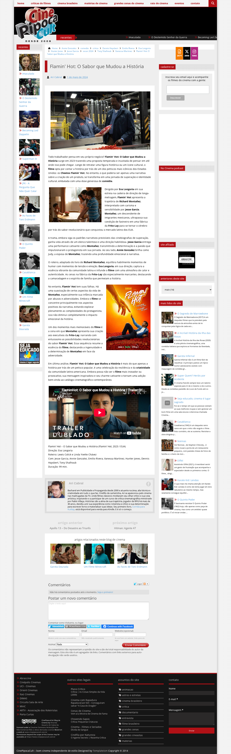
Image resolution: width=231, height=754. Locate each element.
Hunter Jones (57, 51)
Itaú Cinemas (27, 694)
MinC (23, 706)
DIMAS (23, 698)
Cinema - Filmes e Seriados (86, 726)
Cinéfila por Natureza (83, 734)
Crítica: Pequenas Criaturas (84, 721)
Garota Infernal (186, 356)
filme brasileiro (130, 723)
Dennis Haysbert (110, 48)
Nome (51, 630)
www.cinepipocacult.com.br (36, 732)
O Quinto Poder (26, 245)
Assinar (52, 644)
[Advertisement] (152, 30)
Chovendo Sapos (80, 719)
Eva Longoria (144, 48)
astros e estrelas (131, 695)
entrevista (127, 718)
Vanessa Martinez (123, 51)
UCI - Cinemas (28, 686)
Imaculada (116, 37)
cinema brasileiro (132, 700)
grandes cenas (130, 729)
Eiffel (180, 460)
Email (84, 630)
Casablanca (28, 272)
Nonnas (181, 441)
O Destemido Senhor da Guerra (151, 37)
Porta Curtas (27, 714)
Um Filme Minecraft (26, 298)
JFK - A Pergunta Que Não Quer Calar (28, 187)
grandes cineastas (132, 735)
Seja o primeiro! (105, 592)
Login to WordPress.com (75, 626)
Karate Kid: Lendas (188, 480)
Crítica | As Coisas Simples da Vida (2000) (88, 693)
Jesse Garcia (73, 51)
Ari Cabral (76, 483)
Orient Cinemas (29, 690)
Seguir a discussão (146, 583)
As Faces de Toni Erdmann (27, 217)
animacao (127, 689)
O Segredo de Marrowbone (192, 313)
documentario (130, 712)
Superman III (29, 158)
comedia (84, 48)
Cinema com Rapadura (84, 700)
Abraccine (25, 678)
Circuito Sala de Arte (31, 702)
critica (95, 48)
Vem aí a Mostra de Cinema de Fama (89, 713)
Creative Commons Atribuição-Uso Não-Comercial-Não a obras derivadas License (37, 728)
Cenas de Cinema (81, 710)
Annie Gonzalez (69, 48)
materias (127, 741)
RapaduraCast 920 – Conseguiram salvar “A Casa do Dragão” (88, 704)
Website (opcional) (124, 630)
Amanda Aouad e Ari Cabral (49, 723)
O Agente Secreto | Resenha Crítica (88, 737)
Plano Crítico (78, 689)
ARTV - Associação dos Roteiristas (38, 710)
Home (55, 48)
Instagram (148, 484)
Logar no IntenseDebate (56, 626)
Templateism (100, 750)
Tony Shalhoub (104, 51)
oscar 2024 (88, 51)
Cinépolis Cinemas (30, 682)
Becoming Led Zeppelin (192, 37)
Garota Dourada (24, 327)
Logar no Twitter (94, 626)
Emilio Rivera (128, 48)
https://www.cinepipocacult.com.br (41, 737)
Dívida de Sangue (79, 729)
